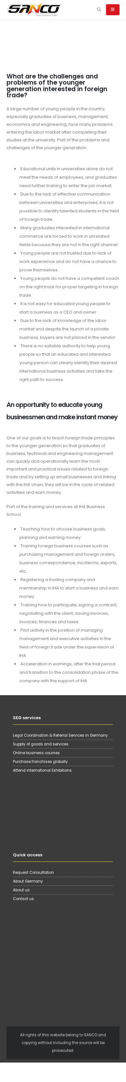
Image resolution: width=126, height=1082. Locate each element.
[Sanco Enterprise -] (33, 10)
